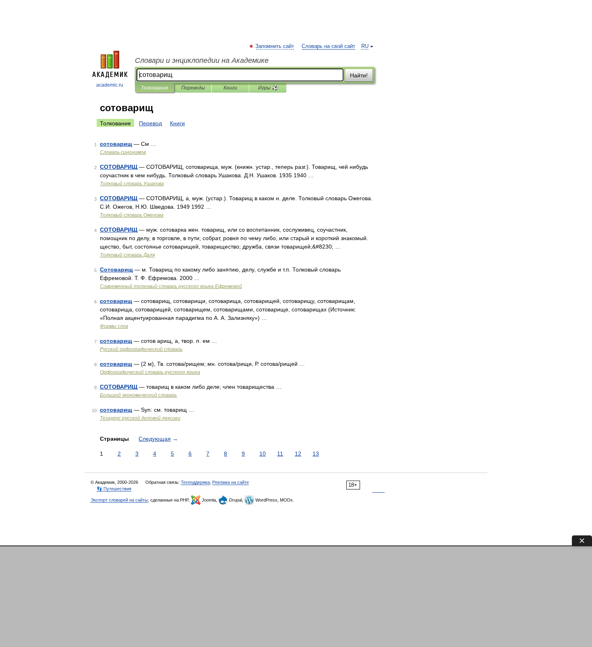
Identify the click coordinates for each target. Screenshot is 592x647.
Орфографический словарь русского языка (150, 372)
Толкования (154, 88)
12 (298, 453)
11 (280, 453)
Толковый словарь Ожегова (132, 215)
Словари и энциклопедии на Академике (202, 60)
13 (316, 453)
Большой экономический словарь (138, 395)
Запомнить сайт (275, 46)
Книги (230, 88)
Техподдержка (195, 482)
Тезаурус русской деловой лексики (140, 418)
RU (364, 46)
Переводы (193, 88)
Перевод (150, 123)
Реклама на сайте (230, 482)
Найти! (359, 75)
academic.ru (109, 85)
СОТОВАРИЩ (118, 167)
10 (262, 453)
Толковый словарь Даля (127, 255)
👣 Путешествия (114, 488)
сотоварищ (116, 144)
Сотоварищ (116, 269)
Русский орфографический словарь (141, 349)
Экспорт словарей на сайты (119, 500)
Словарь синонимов (123, 152)
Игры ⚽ (268, 88)
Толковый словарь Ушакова (132, 184)
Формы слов (114, 326)
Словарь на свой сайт (328, 46)
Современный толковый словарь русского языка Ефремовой (171, 286)
